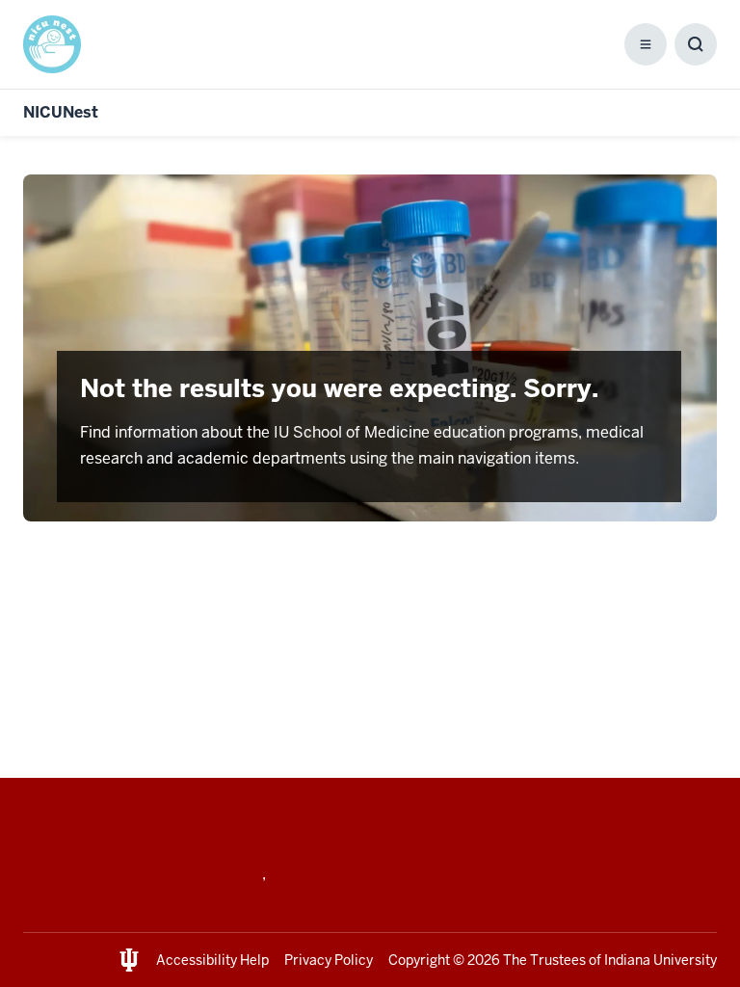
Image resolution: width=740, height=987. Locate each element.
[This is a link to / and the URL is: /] (59, 44)
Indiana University (660, 960)
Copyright (419, 960)
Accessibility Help (212, 960)
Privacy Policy (328, 960)
